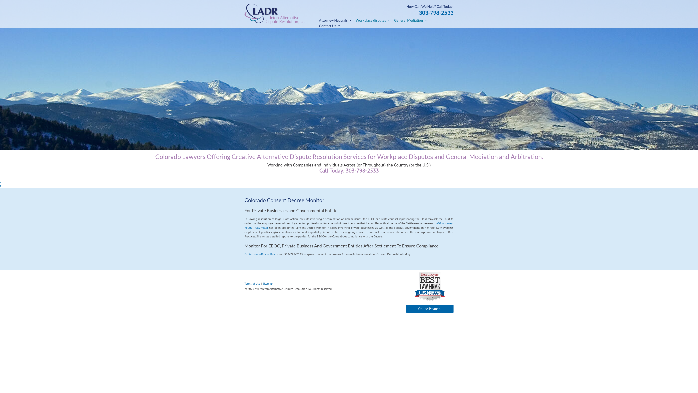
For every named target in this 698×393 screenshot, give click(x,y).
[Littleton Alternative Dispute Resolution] (274, 23)
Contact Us (327, 26)
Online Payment (430, 309)
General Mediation (408, 20)
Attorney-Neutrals (333, 20)
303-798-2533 (436, 12)
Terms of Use (252, 283)
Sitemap (267, 283)
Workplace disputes (371, 20)
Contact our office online (260, 254)
